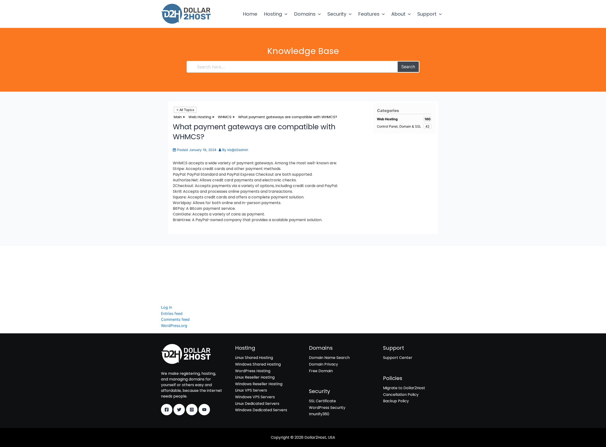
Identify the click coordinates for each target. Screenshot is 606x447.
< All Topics (185, 110)
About (398, 14)
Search (408, 66)
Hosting (273, 14)
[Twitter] (179, 409)
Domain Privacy (323, 364)
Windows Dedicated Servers (261, 410)
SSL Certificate (174, 264)
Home (250, 14)
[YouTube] (204, 409)
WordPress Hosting (252, 371)
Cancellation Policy (401, 394)
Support (427, 14)
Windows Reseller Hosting (258, 384)
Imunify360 (171, 277)
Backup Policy (396, 401)
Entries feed (172, 313)
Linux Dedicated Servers (257, 403)
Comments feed (175, 319)
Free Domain (321, 371)
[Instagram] (191, 409)
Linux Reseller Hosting (255, 377)
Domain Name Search (329, 357)
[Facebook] (166, 409)
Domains (305, 14)
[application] (284, 13)
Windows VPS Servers (255, 397)
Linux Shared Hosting (254, 357)
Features (368, 14)
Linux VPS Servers (251, 390)
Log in (166, 307)
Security (336, 14)
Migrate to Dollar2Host (404, 388)
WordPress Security (179, 271)
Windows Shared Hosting (258, 364)
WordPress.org (174, 325)
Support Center (397, 357)
